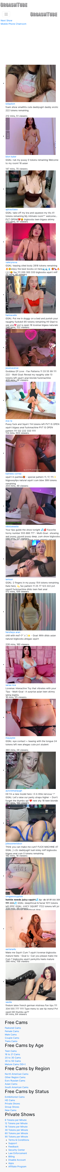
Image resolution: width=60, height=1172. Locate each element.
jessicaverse (12, 368)
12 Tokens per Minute (16, 1123)
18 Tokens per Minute (16, 1126)
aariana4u (11, 949)
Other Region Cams (15, 1077)
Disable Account (17, 1159)
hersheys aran (13, 632)
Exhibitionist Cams (15, 1097)
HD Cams (10, 1100)
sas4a (9, 1002)
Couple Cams (12, 1037)
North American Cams (16, 1074)
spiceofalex (12, 209)
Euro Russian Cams (15, 1080)
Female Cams (12, 1031)
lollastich (10, 103)
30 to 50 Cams (13, 1061)
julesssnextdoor (14, 843)
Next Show (6, 20)
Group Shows (12, 1106)
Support (12, 1143)
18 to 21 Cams (12, 1054)
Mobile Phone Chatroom (13, 23)
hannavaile (11, 315)
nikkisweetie (12, 526)
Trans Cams (11, 1041)
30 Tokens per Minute (16, 1130)
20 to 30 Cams (13, 1057)
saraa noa (11, 685)
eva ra (9, 420)
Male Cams (11, 1034)
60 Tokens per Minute (16, 1133)
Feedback (13, 1146)
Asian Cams (11, 1084)
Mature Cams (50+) (15, 1064)
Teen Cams (11, 1051)
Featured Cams (13, 1027)
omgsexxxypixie (14, 896)
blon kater (11, 156)
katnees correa (13, 473)
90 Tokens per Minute (16, 1136)
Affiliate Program (17, 1166)
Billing (11, 1156)
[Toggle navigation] (6, 14)
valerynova (11, 262)
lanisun (9, 579)
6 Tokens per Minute (16, 1120)
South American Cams (16, 1087)
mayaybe (10, 737)
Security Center (16, 1149)
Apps (11, 1163)
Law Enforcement (17, 1153)
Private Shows (12, 1103)
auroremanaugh (14, 790)
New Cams (10, 1110)
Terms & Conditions (18, 1140)
